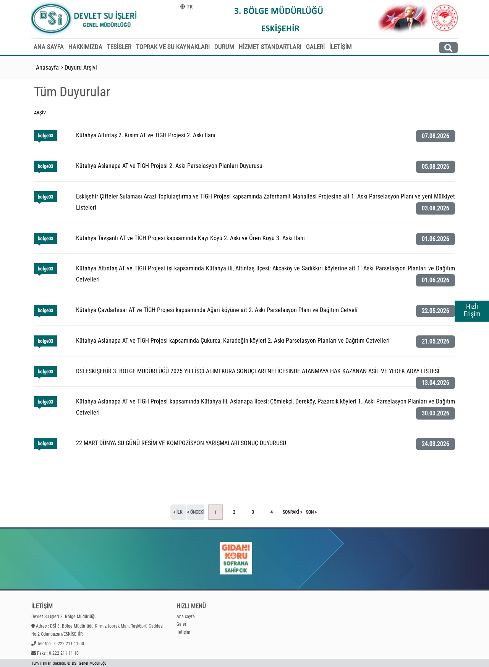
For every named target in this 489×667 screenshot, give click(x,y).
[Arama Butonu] (448, 47)
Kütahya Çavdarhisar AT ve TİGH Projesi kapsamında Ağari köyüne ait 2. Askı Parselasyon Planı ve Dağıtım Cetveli (217, 310)
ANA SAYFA (49, 46)
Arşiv (40, 113)
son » (311, 512)
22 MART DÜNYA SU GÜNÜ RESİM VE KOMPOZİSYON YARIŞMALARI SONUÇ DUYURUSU (181, 443)
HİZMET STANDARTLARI (270, 46)
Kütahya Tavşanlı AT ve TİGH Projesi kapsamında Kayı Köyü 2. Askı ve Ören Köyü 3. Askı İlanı (190, 238)
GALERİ (315, 46)
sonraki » (292, 512)
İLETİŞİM (340, 46)
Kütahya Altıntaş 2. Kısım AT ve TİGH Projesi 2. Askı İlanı (145, 135)
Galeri (182, 624)
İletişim (183, 632)
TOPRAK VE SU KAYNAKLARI (173, 46)
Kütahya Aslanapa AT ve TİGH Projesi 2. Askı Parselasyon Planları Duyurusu (169, 165)
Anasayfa (47, 67)
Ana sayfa (185, 616)
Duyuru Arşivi (81, 67)
